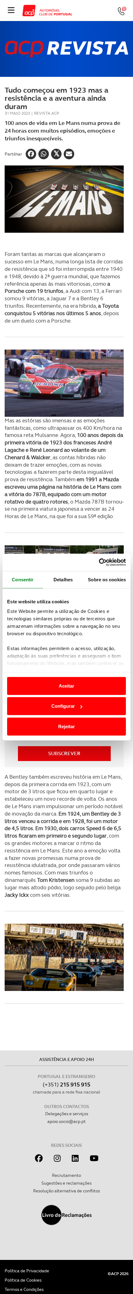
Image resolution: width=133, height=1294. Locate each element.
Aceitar (66, 685)
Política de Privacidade (27, 1271)
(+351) (66, 1084)
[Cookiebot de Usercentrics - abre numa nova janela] (99, 562)
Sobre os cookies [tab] (107, 579)
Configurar (63, 706)
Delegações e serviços (66, 1113)
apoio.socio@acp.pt (66, 1121)
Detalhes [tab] (63, 579)
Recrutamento (66, 1175)
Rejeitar (66, 726)
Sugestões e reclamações (66, 1183)
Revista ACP (46, 113)
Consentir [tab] (22, 579)
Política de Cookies (23, 1280)
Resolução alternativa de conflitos (66, 1191)
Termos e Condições (24, 1289)
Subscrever (64, 753)
